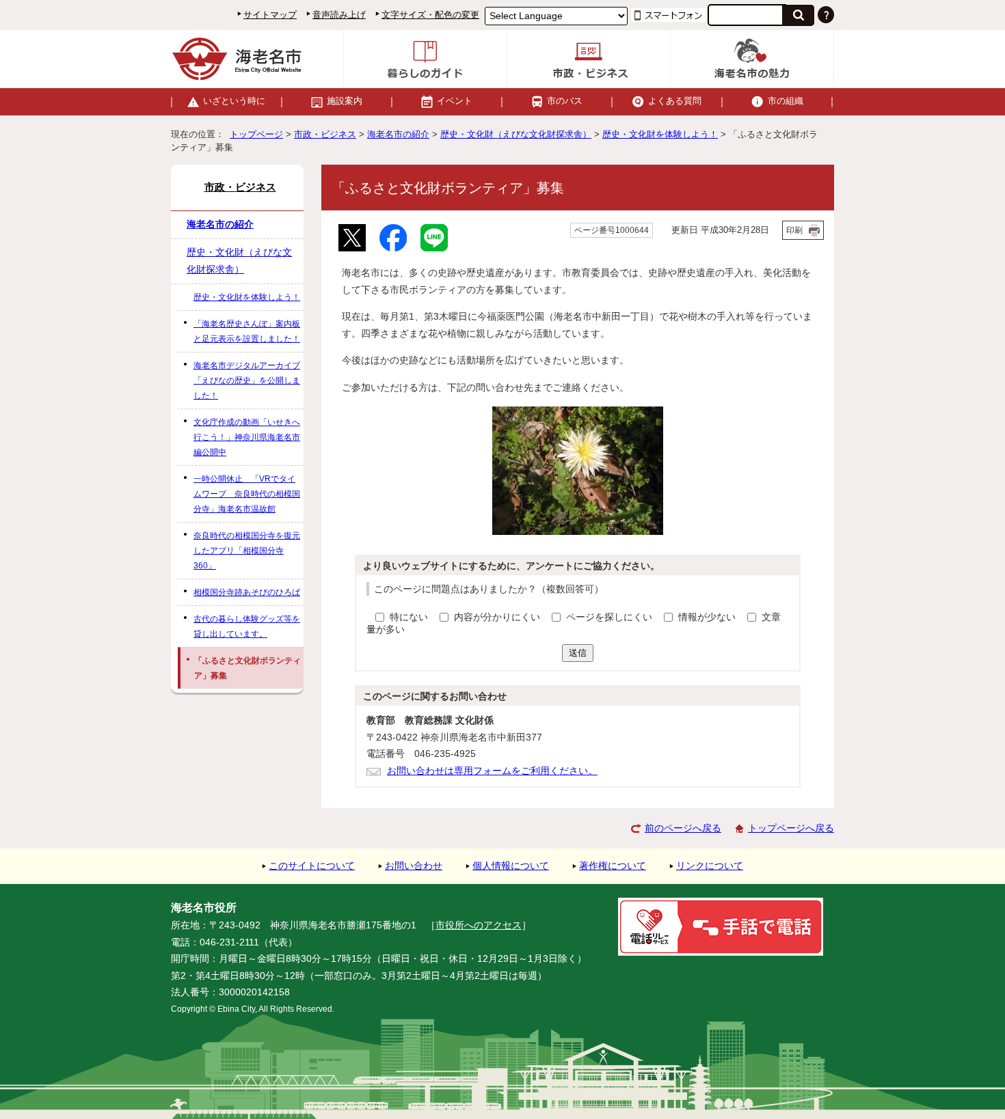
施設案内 (344, 101)
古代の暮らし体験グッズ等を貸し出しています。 (246, 626)
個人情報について (510, 866)
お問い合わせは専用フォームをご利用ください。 (492, 771)
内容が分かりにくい (498, 617)
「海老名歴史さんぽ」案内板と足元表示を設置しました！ (246, 331)
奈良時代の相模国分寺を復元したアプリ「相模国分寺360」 (246, 550)
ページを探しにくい (610, 617)
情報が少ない (708, 617)
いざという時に (234, 101)
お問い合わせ (413, 866)
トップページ (256, 134)
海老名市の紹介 (398, 134)
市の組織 (785, 101)
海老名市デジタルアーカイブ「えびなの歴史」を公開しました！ (246, 380)
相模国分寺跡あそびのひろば (246, 592)
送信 (578, 653)
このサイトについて (312, 866)
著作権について (612, 866)
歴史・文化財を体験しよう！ (660, 134)
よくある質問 (674, 101)
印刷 (794, 230)
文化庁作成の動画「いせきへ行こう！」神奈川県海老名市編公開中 (246, 437)
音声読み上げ (339, 15)
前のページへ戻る (683, 828)
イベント (454, 101)
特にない (409, 617)
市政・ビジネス (325, 134)
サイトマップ (270, 15)
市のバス (564, 101)
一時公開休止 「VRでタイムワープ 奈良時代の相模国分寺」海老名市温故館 (246, 494)
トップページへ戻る (791, 828)
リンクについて (709, 866)
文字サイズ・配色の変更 (430, 15)
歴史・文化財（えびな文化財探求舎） (515, 134)
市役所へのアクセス (479, 925)
